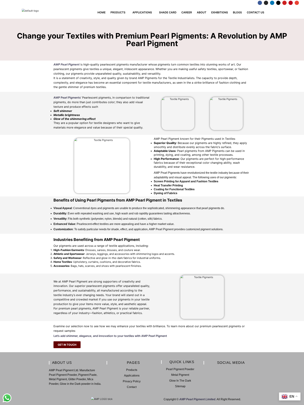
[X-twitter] (278, 3)
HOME (101, 12)
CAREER (186, 12)
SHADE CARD (167, 12)
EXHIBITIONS (219, 12)
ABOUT (201, 12)
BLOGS (237, 12)
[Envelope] (297, 3)
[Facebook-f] (211, 369)
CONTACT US (255, 12)
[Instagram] (266, 3)
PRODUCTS (117, 12)
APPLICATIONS (142, 12)
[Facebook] (260, 3)
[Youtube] (284, 3)
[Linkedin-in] (223, 369)
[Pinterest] (291, 3)
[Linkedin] (272, 3)
